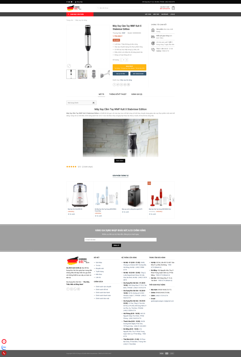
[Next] (106, 46)
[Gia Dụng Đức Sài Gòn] (73, 8)
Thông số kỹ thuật (117, 94)
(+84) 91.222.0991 (140, 326)
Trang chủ (69, 20)
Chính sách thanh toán (103, 295)
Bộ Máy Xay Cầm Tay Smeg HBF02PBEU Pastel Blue (105, 210)
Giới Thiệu (148, 14)
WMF (123, 33)
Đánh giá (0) (137, 94)
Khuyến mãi (100, 268)
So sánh (116, 40)
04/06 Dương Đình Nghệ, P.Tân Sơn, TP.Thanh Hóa (134, 323)
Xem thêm (119, 161)
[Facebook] (67, 2)
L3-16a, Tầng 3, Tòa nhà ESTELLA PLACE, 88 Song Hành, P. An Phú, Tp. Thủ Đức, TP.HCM (134, 305)
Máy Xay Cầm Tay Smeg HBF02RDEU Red (160, 209)
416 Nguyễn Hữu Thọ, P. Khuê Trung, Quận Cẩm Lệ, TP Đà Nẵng (134, 331)
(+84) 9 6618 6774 (135, 318)
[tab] (101, 94)
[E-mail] (69, 2)
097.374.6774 (165, 8)
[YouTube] (71, 2)
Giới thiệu (99, 262)
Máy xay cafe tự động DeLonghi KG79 (132, 209)
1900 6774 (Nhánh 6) (163, 275)
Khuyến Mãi (164, 14)
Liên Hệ (172, 14)
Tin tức (98, 265)
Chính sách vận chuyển (103, 286)
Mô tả (101, 94)
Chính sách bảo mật (102, 298)
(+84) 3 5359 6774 (129, 310)
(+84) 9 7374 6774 (139, 288)
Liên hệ (98, 277)
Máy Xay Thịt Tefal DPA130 (75, 209)
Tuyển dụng (100, 271)
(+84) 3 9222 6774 (170, 2)
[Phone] (4, 353)
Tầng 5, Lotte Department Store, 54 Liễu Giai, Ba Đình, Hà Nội (134, 275)
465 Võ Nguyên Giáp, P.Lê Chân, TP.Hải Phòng (134, 316)
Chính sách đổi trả (102, 289)
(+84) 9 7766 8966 (129, 344)
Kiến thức (156, 14)
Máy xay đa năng (81, 20)
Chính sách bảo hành (103, 292)
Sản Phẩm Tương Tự (120, 176)
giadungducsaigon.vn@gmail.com (162, 301)
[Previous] (69, 46)
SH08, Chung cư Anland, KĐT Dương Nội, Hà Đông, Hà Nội (134, 265)
